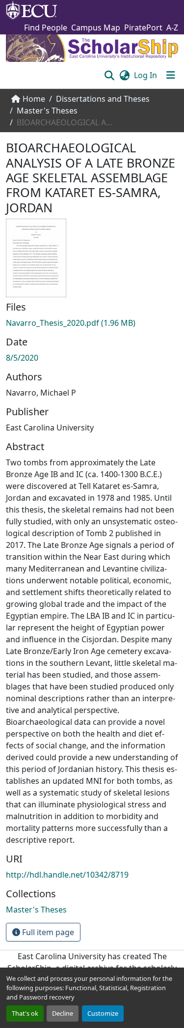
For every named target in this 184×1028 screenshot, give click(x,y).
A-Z (172, 27)
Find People (45, 27)
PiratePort (143, 27)
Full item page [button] (47, 932)
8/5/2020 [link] (22, 357)
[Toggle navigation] (170, 75)
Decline (62, 1013)
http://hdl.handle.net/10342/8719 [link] (67, 874)
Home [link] (34, 98)
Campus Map (95, 27)
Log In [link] (145, 75)
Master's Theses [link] (47, 110)
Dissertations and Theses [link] (103, 98)
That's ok (25, 1013)
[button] (109, 75)
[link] (92, 323)
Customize (102, 1013)
